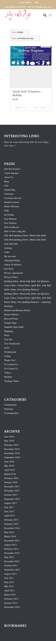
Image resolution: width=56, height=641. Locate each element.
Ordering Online (12, 260)
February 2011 (11, 598)
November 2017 (12, 490)
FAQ (6, 210)
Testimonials (10, 351)
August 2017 (10, 503)
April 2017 (9, 515)
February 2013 (11, 548)
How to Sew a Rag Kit (15, 231)
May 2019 (9, 440)
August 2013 (10, 544)
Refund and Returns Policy (17, 310)
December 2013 (12, 540)
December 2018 (12, 448)
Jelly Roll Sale (11, 243)
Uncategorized (11, 412)
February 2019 (11, 444)
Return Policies (11, 314)
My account (10, 256)
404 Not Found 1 (12, 168)
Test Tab (8, 339)
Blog (36, 2)
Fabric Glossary (11, 206)
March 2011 (10, 594)
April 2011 (9, 590)
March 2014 (10, 536)
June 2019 (9, 436)
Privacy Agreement (13, 272)
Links (7, 252)
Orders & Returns (12, 264)
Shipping (8, 331)
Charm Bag (9, 189)
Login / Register (25, 2)
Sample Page (10, 322)
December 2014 (12, 527)
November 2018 (12, 453)
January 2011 (10, 602)
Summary (9, 408)
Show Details (41, 107)
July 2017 (9, 507)
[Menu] (50, 15)
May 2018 (9, 465)
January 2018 (10, 482)
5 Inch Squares (11, 172)
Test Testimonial (12, 343)
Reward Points (11, 318)
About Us (9, 177)
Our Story (9, 268)
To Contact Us (11, 364)
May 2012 (9, 557)
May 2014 (9, 532)
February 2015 (11, 523)
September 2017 (12, 498)
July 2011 (9, 577)
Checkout (9, 193)
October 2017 (11, 494)
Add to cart (22, 107)
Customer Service (12, 197)
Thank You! (10, 360)
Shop (6, 335)
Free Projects (10, 222)
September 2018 (12, 457)
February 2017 (11, 519)
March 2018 (10, 473)
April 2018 (9, 469)
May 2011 (9, 586)
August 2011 (10, 573)
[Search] (43, 15)
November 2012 (12, 552)
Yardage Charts (11, 380)
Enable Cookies (11, 202)
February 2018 (11, 478)
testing (7, 355)
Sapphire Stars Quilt (13, 326)
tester (6, 347)
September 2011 (12, 569)
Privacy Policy (11, 276)
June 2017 (9, 511)
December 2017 (12, 486)
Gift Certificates (11, 227)
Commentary (10, 404)
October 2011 (11, 565)
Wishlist (8, 376)
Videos (7, 372)
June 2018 (9, 461)
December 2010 (12, 607)
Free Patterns (10, 218)
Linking (8, 247)
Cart (6, 185)
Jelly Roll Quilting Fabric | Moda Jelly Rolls (25, 235)
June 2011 (9, 582)
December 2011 (12, 561)
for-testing (9, 214)
